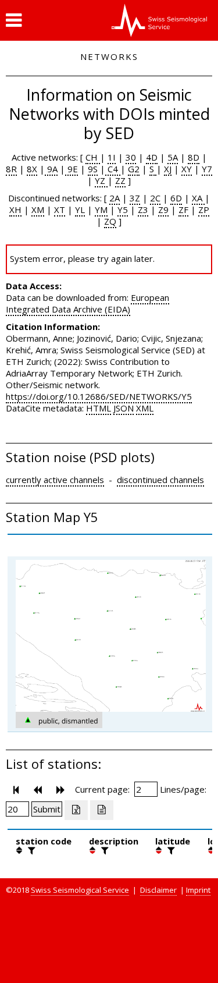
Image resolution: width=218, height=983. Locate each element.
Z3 (143, 209)
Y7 (207, 169)
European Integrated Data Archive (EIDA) (87, 303)
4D (152, 157)
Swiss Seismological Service (80, 890)
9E (71, 169)
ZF (183, 209)
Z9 (163, 209)
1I (112, 157)
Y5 (122, 209)
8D (193, 157)
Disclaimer (158, 890)
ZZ (120, 180)
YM (101, 209)
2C (155, 198)
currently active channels (55, 479)
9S (93, 169)
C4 (112, 169)
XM (37, 209)
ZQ (110, 221)
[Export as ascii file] (101, 810)
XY (186, 169)
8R (11, 169)
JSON (123, 408)
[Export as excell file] (76, 810)
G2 (134, 169)
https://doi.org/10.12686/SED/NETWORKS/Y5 (99, 396)
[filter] (30, 850)
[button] (14, 20)
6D (176, 198)
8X (32, 169)
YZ (101, 180)
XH (15, 209)
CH (92, 157)
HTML (98, 408)
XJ (167, 169)
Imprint (198, 890)
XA (198, 198)
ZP (203, 209)
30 (131, 157)
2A (114, 198)
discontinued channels (160, 479)
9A (51, 169)
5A (172, 157)
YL (80, 209)
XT (59, 209)
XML (144, 408)
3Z (135, 198)
